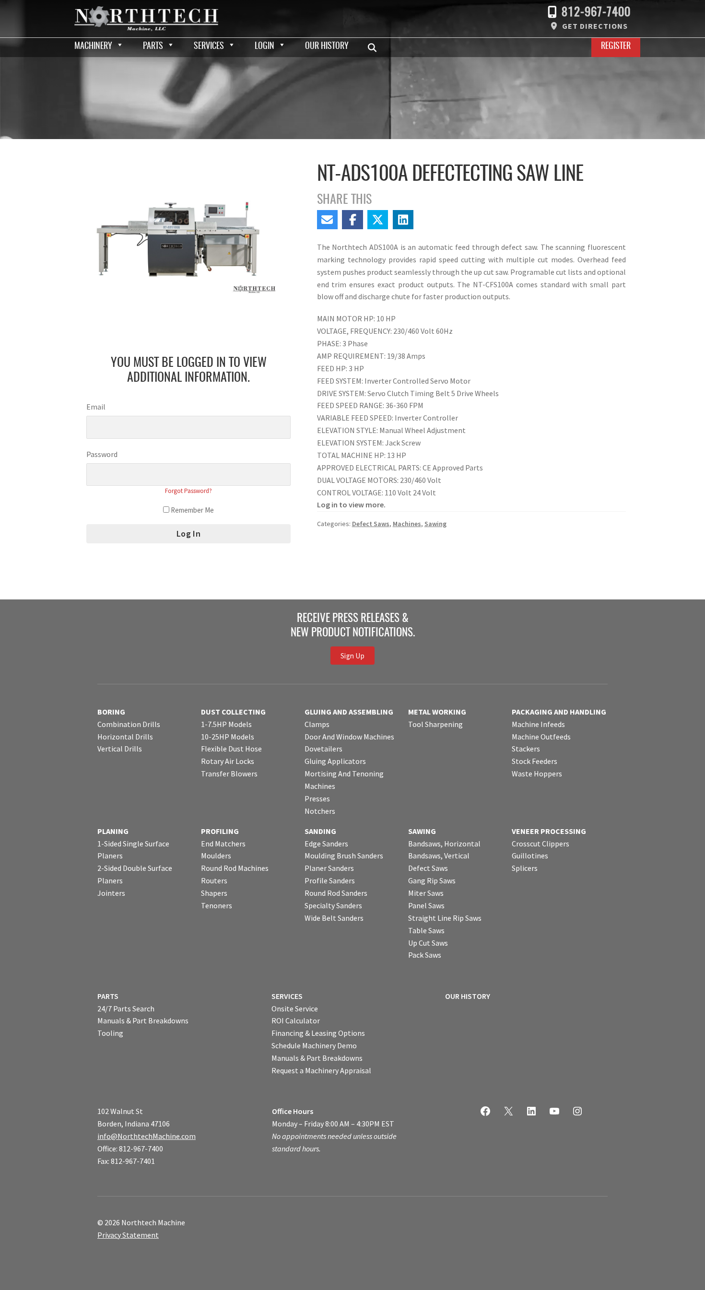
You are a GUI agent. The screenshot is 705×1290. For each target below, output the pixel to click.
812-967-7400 (596, 13)
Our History (327, 46)
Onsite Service (294, 1008)
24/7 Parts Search (125, 1008)
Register (616, 46)
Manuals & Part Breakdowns (142, 1020)
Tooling (110, 1033)
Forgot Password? (188, 491)
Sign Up (352, 655)
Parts (153, 46)
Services (209, 46)
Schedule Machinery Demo (314, 1045)
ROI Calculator (295, 1020)
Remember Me (191, 510)
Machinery (93, 46)
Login (264, 46)
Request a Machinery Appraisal (321, 1070)
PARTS (107, 996)
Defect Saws (370, 523)
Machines (407, 523)
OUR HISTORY (467, 996)
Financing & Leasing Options (318, 1033)
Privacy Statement (128, 1235)
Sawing (435, 523)
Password (102, 454)
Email (96, 406)
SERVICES (287, 996)
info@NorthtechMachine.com (146, 1136)
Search (375, 47)
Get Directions (595, 26)
